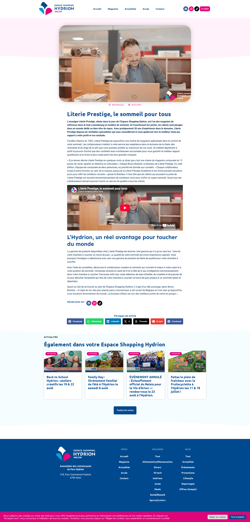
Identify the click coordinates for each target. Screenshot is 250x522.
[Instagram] (191, 8)
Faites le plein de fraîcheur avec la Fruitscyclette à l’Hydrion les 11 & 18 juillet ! (185, 384)
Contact (160, 8)
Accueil (97, 8)
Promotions (188, 472)
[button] (75, 321)
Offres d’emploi (188, 489)
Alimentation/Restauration (157, 461)
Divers (157, 467)
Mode (158, 489)
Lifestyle (188, 478)
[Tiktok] (196, 8)
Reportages (118, 105)
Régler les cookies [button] (217, 517)
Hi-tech (158, 472)
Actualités (130, 8)
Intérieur (157, 478)
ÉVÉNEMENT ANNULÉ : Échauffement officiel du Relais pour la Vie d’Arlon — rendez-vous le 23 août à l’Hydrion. (145, 386)
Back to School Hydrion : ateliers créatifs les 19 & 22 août (60, 382)
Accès (146, 8)
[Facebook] (185, 8)
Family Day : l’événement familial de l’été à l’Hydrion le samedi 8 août (103, 382)
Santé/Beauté (157, 494)
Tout (157, 456)
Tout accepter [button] (237, 517)
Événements (188, 467)
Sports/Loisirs (158, 500)
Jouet (158, 483)
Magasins (113, 8)
